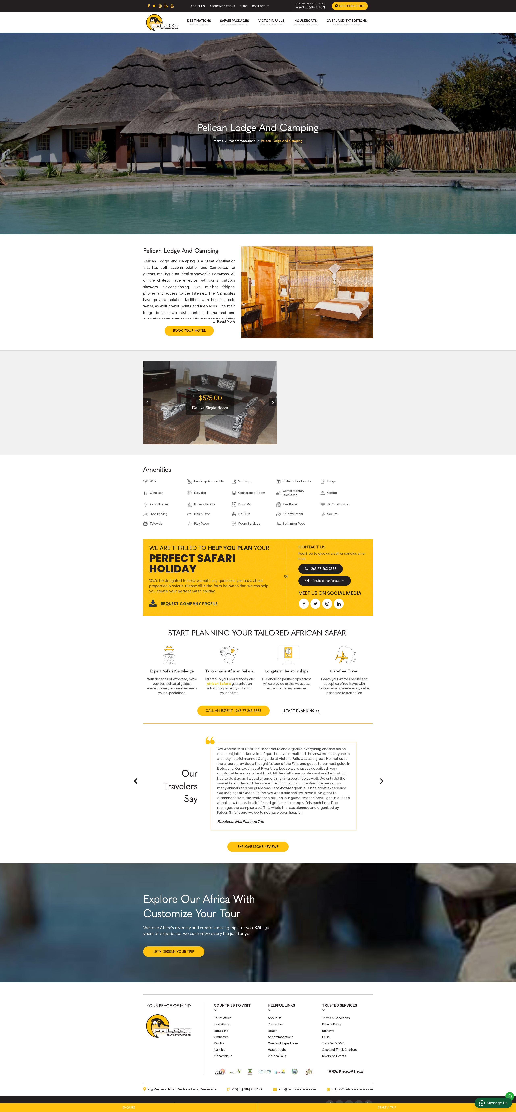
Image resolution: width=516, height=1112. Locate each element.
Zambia (219, 1043)
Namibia (219, 1050)
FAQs (326, 1037)
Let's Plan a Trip (351, 6)
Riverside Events (334, 1056)
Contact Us (260, 6)
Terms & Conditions (336, 1018)
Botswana (221, 1031)
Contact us (276, 1024)
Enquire (128, 1107)
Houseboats (305, 21)
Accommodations (222, 6)
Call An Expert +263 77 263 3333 (233, 711)
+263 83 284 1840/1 (310, 7)
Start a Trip (387, 1107)
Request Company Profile (189, 604)
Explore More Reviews (258, 847)
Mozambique (223, 1056)
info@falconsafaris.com (327, 581)
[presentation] (147, 402)
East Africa (221, 1024)
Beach (272, 1031)
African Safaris (219, 684)
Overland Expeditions (347, 21)
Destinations (199, 21)
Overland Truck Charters (339, 1050)
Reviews (328, 1031)
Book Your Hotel (189, 330)
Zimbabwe (221, 1037)
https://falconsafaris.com (352, 1089)
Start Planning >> (302, 711)
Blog (243, 6)
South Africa (222, 1018)
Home (218, 141)
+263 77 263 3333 (323, 569)
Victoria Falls (271, 21)
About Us (198, 6)
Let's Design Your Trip (173, 952)
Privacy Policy (332, 1024)
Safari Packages (234, 21)
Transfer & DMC (333, 1043)
